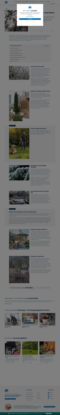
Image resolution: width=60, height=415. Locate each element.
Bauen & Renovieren (29, 394)
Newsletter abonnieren (10, 398)
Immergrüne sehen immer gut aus (16, 55)
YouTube (51, 394)
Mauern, (13, 36)
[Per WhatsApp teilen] (53, 30)
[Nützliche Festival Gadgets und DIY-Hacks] (13, 348)
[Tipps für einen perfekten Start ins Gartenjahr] (47, 348)
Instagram (51, 398)
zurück (6, 8)
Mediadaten (39, 398)
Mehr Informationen (29, 16)
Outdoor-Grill (39, 37)
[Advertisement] (30, 374)
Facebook (51, 392)
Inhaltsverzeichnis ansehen (29, 45)
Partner (38, 396)
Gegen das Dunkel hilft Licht (15, 59)
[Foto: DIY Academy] (19, 143)
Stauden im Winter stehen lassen (15, 50)
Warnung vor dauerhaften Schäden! (16, 53)
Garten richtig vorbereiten (14, 51)
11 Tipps (36, 134)
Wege (10, 36)
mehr (13, 362)
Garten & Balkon (9, 5)
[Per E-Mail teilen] (52, 30)
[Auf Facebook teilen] (49, 30)
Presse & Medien (28, 400)
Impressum (33, 413)
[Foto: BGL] (16, 20)
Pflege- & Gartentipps (16, 5)
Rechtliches (37, 413)
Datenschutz (29, 413)
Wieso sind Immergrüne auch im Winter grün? (18, 57)
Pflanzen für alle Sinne (14, 61)
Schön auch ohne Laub (14, 48)
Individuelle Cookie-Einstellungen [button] (30, 21)
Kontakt (38, 394)
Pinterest (51, 396)
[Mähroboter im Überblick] (30, 348)
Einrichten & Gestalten (29, 396)
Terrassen (22, 36)
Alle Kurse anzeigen (8, 303)
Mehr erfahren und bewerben (49, 406)
